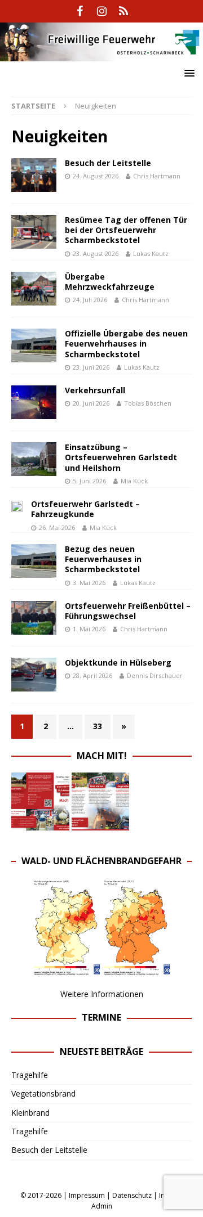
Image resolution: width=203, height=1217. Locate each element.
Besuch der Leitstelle (108, 163)
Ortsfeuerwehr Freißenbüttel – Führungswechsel (128, 610)
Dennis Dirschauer (155, 675)
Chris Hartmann (156, 176)
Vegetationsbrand (43, 1093)
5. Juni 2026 (89, 481)
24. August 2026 (95, 176)
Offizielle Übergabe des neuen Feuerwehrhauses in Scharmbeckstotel (126, 343)
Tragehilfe (29, 1075)
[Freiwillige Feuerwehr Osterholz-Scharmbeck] (101, 54)
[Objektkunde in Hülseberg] (33, 674)
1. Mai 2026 (89, 629)
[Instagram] (102, 11)
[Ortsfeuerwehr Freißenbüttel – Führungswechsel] (33, 618)
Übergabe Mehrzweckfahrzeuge (110, 281)
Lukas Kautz (151, 253)
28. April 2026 (92, 675)
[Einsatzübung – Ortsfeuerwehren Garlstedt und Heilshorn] (33, 459)
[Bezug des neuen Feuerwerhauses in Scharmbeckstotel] (33, 561)
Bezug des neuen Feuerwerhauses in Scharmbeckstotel (103, 559)
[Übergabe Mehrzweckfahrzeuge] (33, 289)
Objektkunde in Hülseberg (118, 662)
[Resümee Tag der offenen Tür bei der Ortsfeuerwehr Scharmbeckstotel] (33, 232)
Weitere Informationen (101, 994)
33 (97, 726)
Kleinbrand (30, 1112)
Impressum (87, 1195)
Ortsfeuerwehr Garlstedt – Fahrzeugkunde (85, 509)
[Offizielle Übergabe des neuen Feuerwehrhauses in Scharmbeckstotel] (33, 345)
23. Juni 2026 (91, 367)
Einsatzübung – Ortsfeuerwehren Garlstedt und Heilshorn (121, 457)
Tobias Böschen (147, 403)
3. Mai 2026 (89, 582)
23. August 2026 (95, 253)
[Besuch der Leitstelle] (33, 175)
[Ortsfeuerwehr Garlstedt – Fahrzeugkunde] (17, 505)
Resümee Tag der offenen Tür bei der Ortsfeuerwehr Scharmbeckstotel (126, 229)
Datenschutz (132, 1195)
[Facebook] (80, 11)
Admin (101, 1206)
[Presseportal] (124, 11)
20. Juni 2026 (91, 403)
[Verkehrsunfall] (33, 402)
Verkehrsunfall (95, 390)
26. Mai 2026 (57, 527)
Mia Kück (134, 481)
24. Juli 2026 (90, 299)
